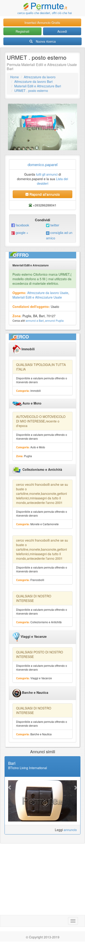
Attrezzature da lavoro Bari (33, 81)
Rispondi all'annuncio (44, 194)
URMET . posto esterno (31, 90)
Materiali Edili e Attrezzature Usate (37, 297)
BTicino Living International (27, 767)
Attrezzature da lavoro (40, 77)
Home (14, 77)
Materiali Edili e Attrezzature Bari (37, 86)
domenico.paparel (43, 164)
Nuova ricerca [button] (46, 41)
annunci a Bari (35, 320)
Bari (11, 763)
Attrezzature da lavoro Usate (47, 292)
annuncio (70, 829)
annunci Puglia (54, 320)
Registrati (22, 31)
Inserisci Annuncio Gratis (42, 22)
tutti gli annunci (47, 174)
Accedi (62, 31)
